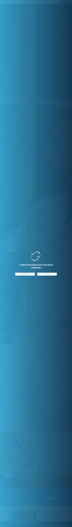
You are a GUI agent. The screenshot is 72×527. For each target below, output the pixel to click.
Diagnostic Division (47, 274)
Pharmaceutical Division (25, 274)
